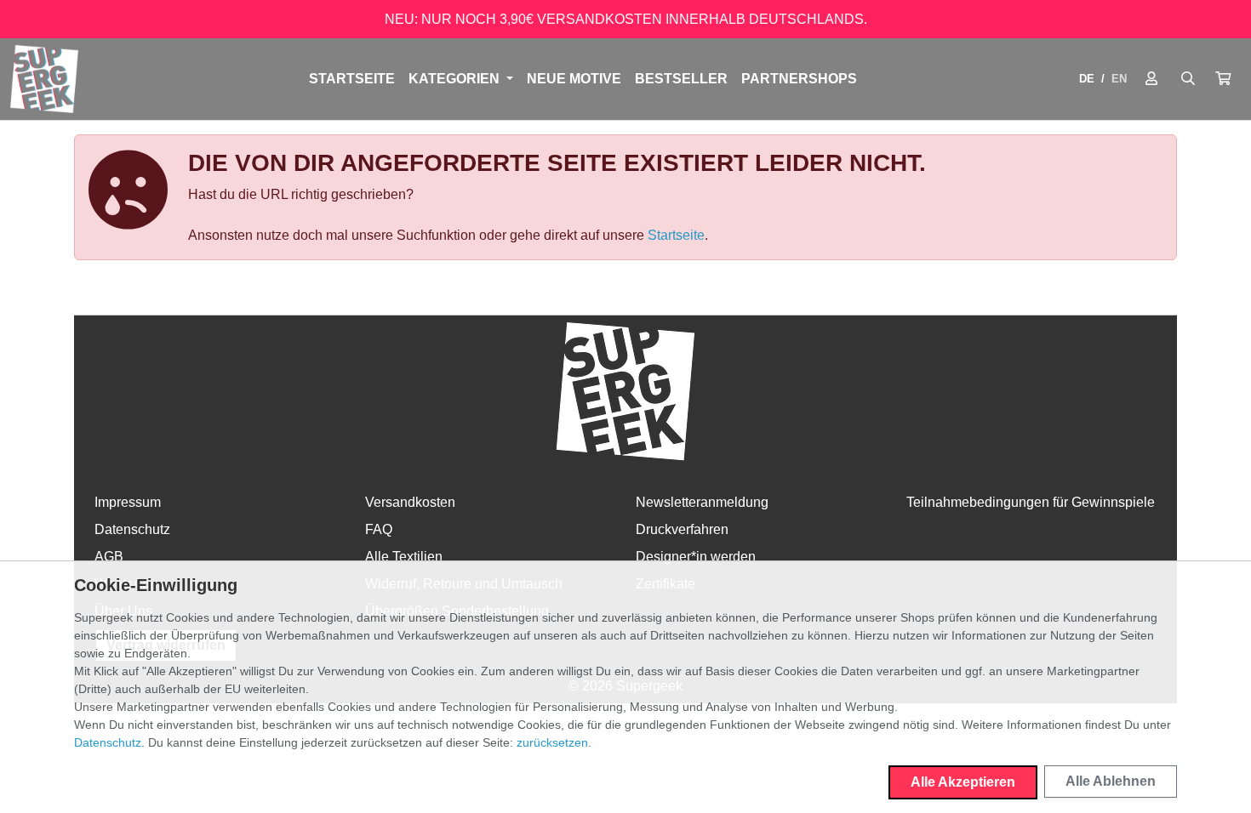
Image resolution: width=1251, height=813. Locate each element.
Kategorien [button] (455, 78)
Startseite (352, 78)
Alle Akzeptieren (963, 782)
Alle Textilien (404, 556)
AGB (108, 556)
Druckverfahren (682, 529)
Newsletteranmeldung (702, 502)
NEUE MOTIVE (574, 78)
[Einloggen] (1151, 79)
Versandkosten (410, 502)
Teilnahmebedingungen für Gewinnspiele (1030, 502)
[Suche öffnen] (1188, 79)
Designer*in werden (696, 556)
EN (1119, 78)
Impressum (127, 502)
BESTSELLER (681, 78)
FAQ (378, 529)
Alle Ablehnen (1110, 781)
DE (1086, 78)
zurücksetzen (552, 742)
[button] (1223, 79)
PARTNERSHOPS (799, 78)
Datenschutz (132, 529)
